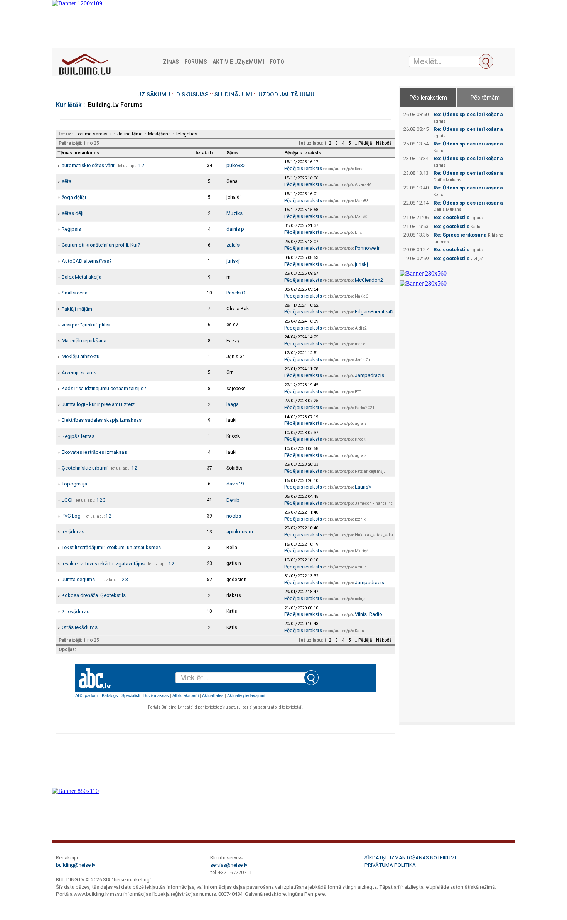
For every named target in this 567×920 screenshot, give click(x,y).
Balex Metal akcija (81, 277)
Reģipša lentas (78, 436)
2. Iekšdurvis (75, 611)
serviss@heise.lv (228, 865)
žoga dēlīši (74, 197)
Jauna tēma (130, 134)
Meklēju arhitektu (81, 356)
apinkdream (239, 531)
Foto (277, 62)
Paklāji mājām (77, 309)
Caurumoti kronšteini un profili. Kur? (101, 245)
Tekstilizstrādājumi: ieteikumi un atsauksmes (111, 547)
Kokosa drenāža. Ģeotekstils (94, 595)
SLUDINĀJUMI (233, 94)
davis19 (235, 484)
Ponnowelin (368, 248)
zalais (233, 245)
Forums (195, 62)
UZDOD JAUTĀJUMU (286, 94)
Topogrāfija (74, 484)
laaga (232, 404)
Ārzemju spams (79, 372)
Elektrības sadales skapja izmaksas (102, 420)
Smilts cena (75, 293)
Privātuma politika (390, 865)
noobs (233, 516)
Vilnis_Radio (368, 614)
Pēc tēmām (485, 97)
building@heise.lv (75, 865)
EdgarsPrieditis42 (374, 312)
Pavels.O (235, 293)
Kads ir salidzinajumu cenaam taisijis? (104, 388)
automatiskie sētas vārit (88, 165)
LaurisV (363, 487)
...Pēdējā (363, 143)
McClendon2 (369, 280)
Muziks (234, 213)
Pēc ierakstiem (428, 97)
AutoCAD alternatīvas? (87, 261)
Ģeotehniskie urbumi (85, 468)
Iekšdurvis (73, 531)
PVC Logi (72, 516)
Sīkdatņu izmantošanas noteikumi (410, 858)
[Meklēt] (486, 61)
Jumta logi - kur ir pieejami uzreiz (98, 404)
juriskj (233, 261)
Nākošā (384, 143)
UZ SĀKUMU (153, 94)
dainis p (235, 229)
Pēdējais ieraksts (303, 168)
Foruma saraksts (94, 134)
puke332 (236, 165)
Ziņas (171, 62)
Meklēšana (159, 134)
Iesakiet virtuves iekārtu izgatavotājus (103, 564)
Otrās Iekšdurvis (80, 627)
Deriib (233, 500)
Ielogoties (186, 134)
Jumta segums (78, 579)
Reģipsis (71, 229)
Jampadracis (369, 375)
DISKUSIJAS (192, 94)
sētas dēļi (72, 213)
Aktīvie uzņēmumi (238, 62)
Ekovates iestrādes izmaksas (94, 452)
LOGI (67, 500)
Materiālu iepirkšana (84, 340)
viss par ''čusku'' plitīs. (86, 325)
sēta (66, 181)
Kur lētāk (69, 104)
